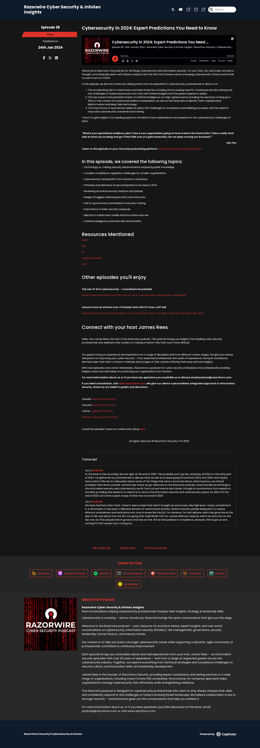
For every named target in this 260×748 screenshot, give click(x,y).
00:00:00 (97, 470)
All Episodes (127, 548)
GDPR (85, 240)
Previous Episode (155, 548)
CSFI (84, 264)
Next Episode (101, 548)
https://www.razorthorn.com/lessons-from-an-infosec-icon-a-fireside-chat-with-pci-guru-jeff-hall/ (143, 313)
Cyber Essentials (91, 258)
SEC (84, 246)
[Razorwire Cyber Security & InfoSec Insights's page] (186, 9)
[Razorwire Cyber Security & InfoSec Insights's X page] (173, 9)
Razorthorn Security (104, 399)
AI (83, 252)
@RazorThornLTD (102, 411)
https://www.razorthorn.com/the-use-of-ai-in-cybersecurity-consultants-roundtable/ (134, 295)
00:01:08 (97, 501)
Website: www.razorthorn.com (100, 417)
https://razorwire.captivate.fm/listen (180, 149)
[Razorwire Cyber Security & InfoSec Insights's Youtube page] (179, 9)
